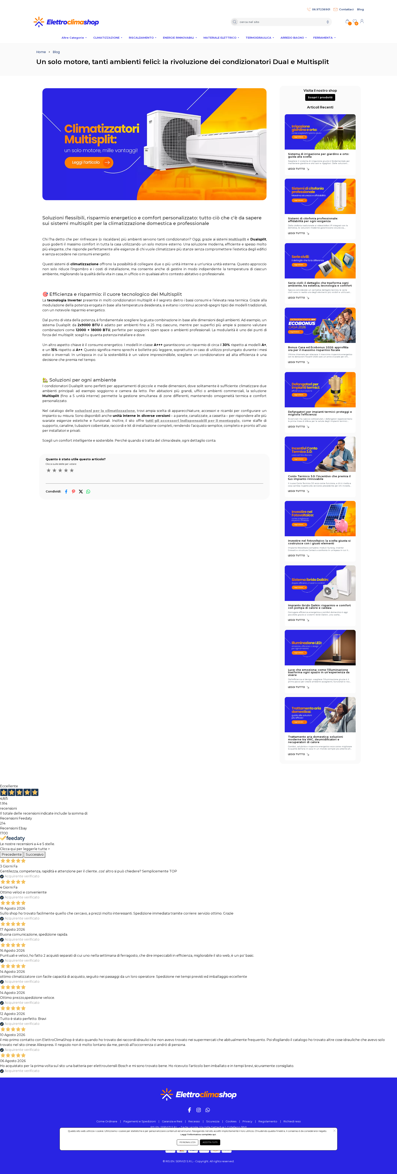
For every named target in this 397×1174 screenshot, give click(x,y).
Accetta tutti (210, 1142)
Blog (360, 9)
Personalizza (187, 1142)
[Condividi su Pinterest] (73, 492)
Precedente (12, 854)
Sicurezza (212, 1121)
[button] (320, 97)
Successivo (35, 854)
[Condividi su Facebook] (66, 492)
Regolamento (267, 1121)
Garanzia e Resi (172, 1121)
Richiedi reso (292, 1121)
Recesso (194, 1121)
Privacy (247, 1121)
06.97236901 (321, 9)
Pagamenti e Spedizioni (139, 1121)
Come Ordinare (106, 1121)
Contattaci (346, 9)
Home (41, 52)
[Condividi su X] (81, 492)
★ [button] (48, 470)
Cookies (231, 1121)
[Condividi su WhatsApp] (88, 492)
